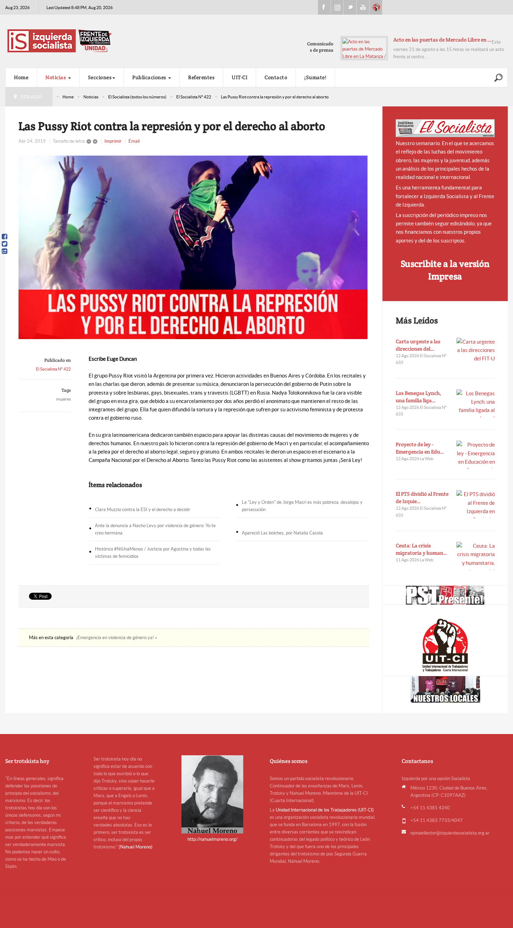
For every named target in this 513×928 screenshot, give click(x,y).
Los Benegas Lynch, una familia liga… (418, 397)
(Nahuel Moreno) (136, 847)
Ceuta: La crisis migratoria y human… (421, 549)
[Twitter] (4, 244)
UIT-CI (376, 7)
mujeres (63, 399)
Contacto (276, 77)
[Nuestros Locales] (445, 689)
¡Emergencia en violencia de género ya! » (116, 637)
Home (21, 77)
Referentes (201, 77)
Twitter (350, 7)
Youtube (363, 7)
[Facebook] (4, 236)
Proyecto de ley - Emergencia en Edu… (420, 448)
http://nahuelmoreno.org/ (212, 839)
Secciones (100, 77)
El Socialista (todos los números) (137, 97)
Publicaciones (150, 77)
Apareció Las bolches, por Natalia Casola (282, 533)
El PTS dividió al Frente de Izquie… (422, 497)
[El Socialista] (445, 128)
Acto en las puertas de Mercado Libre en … (442, 39)
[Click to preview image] (193, 247)
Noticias (56, 77)
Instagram (337, 7)
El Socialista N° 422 (193, 97)
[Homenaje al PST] (445, 595)
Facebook (324, 7)
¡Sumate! (315, 77)
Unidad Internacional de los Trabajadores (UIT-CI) (325, 810)
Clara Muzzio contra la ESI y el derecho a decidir (142, 509)
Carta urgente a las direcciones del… (418, 345)
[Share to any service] (4, 251)
